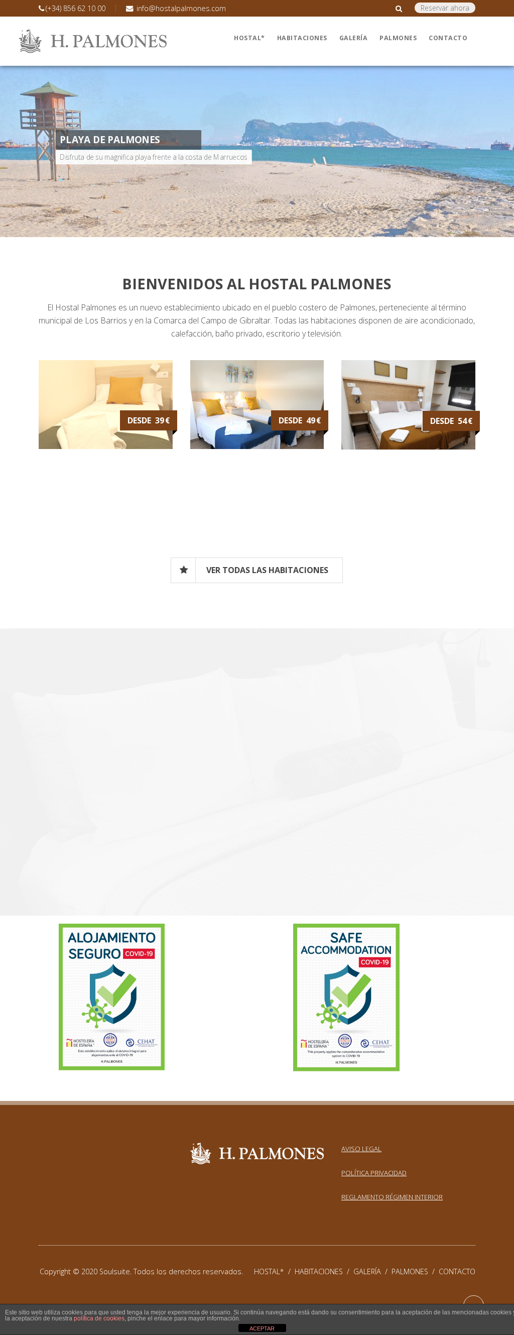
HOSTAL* (274, 1271)
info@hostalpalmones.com (180, 8)
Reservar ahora (445, 8)
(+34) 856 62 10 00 (75, 8)
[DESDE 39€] (106, 446)
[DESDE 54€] (408, 446)
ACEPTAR (262, 1328)
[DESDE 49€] (257, 446)
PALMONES (415, 1271)
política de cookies (99, 1318)
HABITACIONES (324, 1271)
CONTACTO (457, 1271)
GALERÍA (372, 1271)
